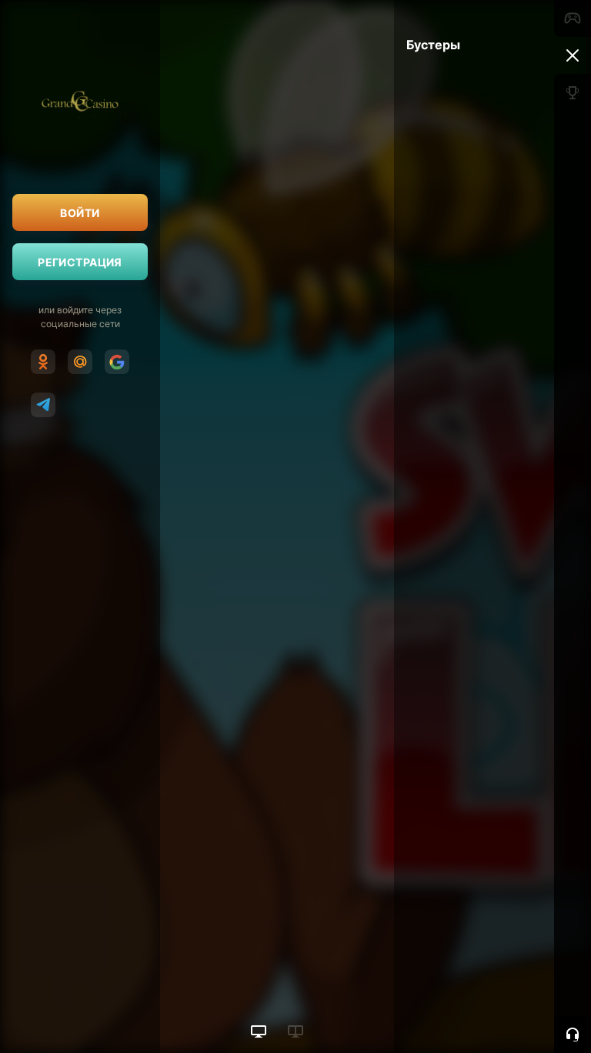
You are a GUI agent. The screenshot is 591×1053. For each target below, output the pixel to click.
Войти (79, 212)
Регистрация (80, 262)
